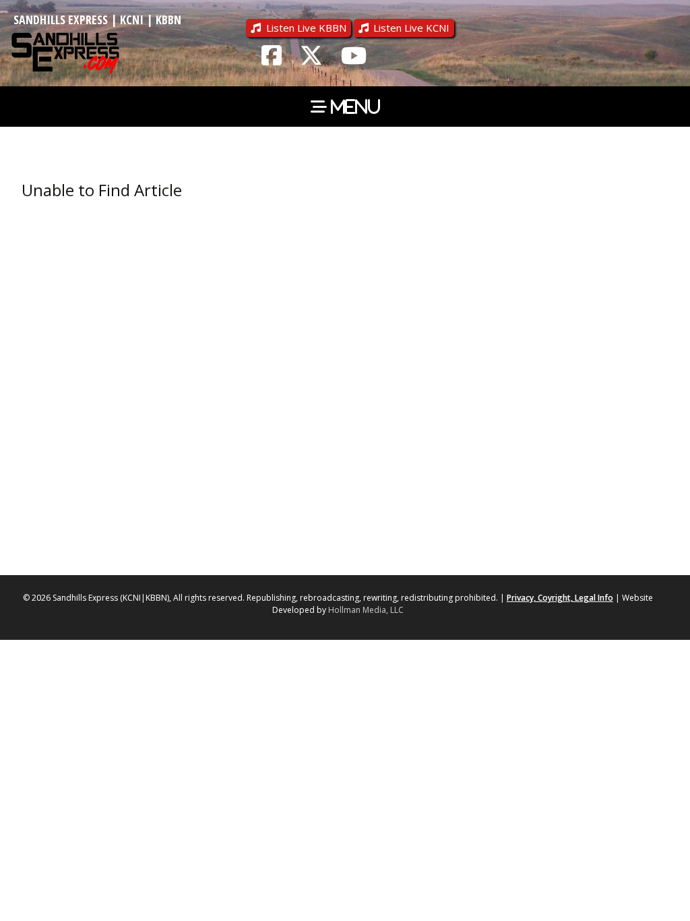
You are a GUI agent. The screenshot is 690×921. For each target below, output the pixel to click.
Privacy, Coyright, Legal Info (560, 597)
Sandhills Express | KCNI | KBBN (97, 19)
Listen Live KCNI (411, 27)
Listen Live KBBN (306, 27)
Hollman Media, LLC (366, 610)
